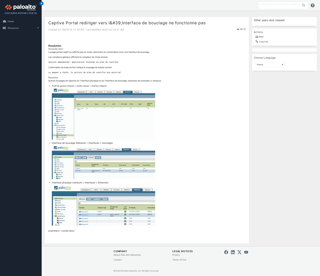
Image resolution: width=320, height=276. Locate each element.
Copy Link (263, 41)
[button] (303, 5)
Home (11, 21)
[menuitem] (21, 21)
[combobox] (278, 4)
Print (261, 37)
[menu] (21, 24)
